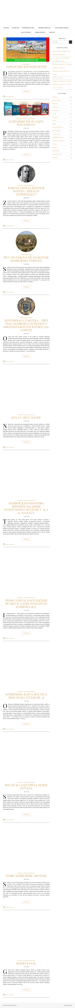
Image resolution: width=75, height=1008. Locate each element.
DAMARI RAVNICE (40, 32)
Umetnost (54, 147)
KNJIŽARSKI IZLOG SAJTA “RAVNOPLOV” (26, 122)
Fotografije (55, 107)
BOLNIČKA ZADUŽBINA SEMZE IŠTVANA (26, 786)
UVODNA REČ (15, 27)
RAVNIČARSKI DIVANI (28, 27)
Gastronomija (55, 110)
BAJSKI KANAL (26, 963)
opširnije (26, 91)
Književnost (31, 118)
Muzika (54, 120)
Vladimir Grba (13, 1005)
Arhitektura (55, 97)
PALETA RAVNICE (26, 32)
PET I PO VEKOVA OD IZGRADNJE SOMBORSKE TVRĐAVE (26, 258)
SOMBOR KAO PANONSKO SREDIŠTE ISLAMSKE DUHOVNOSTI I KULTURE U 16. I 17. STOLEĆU (26, 508)
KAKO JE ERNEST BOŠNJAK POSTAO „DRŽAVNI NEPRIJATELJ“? (26, 191)
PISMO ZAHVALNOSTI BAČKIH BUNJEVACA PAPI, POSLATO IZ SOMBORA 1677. (26, 603)
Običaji (54, 124)
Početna (6, 27)
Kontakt (52, 32)
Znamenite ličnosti (56, 154)
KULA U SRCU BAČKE (26, 417)
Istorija (19, 185)
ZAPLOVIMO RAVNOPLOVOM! (26, 67)
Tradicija (54, 144)
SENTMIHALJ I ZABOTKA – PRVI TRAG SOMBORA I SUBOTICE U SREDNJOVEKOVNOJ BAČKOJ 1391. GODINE (26, 325)
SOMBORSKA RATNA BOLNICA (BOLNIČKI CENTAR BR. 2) (26, 695)
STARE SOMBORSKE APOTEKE (26, 876)
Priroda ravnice (56, 134)
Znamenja (54, 157)
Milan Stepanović (10, 96)
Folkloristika (55, 103)
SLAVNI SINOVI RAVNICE (62, 27)
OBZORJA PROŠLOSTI (44, 27)
